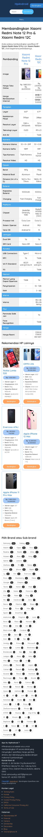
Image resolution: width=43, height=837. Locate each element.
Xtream (16, 717)
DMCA (6, 802)
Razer (22, 678)
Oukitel (7, 669)
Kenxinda (8, 700)
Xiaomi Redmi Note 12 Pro (26, 59)
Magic (17, 661)
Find (6, 595)
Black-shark (9, 630)
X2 (5, 695)
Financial (7, 818)
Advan (7, 569)
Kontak (6, 794)
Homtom (33, 674)
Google (8, 582)
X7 (25, 726)
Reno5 (19, 665)
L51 (17, 730)
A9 (14, 695)
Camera (7, 821)
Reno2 (20, 674)
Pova (18, 608)
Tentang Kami (9, 792)
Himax (7, 626)
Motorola (31, 591)
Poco (7, 578)
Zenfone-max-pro (11, 708)
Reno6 (18, 687)
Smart (7, 608)
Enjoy (26, 704)
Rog (29, 595)
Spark (6, 613)
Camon (29, 682)
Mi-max (31, 687)
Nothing (32, 669)
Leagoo (7, 656)
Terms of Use (9, 808)
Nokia (31, 565)
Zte (6, 591)
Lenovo (21, 561)
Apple (33, 569)
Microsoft (33, 643)
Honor (20, 587)
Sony (32, 556)
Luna (6, 635)
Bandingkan (36, 5)
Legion (32, 665)
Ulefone (19, 691)
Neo (32, 652)
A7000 (7, 713)
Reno (18, 622)
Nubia (17, 591)
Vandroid (18, 600)
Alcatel (35, 678)
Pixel (32, 587)
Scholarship (8, 824)
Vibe (30, 608)
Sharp (33, 604)
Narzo (7, 604)
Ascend (7, 674)
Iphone (20, 569)
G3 (34, 726)
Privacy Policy (9, 797)
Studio (20, 700)
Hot (16, 574)
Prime (19, 643)
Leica (27, 730)
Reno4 (19, 669)
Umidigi (7, 643)
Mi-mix (27, 708)
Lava (35, 617)
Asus (20, 556)
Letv (24, 695)
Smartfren (20, 613)
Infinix (34, 552)
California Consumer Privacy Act (16, 805)
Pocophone (9, 735)
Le (27, 717)
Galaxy (24, 543)
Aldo (6, 682)
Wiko (31, 656)
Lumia (18, 648)
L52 (19, 722)
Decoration (8, 826)
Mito (6, 661)
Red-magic (8, 678)
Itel (28, 626)
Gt (16, 639)
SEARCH (28, 12)
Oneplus (22, 582)
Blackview (32, 648)
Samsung (9, 543)
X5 (5, 717)
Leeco (6, 704)
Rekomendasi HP (10, 816)
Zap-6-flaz (33, 713)
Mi (20, 565)
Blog (5, 829)
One (18, 626)
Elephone (8, 722)
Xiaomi (7, 548)
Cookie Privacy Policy (12, 800)
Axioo (20, 656)
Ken (31, 700)
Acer (6, 639)
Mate (17, 595)
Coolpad (24, 630)
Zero (31, 600)
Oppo (21, 548)
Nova (6, 622)
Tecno (7, 587)
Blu (33, 695)
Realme (8, 552)
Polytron (23, 617)
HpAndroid (21, 4)
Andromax (8, 617)
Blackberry (21, 578)
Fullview (31, 722)
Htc (6, 600)
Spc (26, 639)
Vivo (33, 548)
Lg (6, 574)
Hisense (19, 713)
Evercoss (29, 574)
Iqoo (17, 635)
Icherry (7, 665)
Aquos (7, 648)
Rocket (31, 691)
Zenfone (8, 565)
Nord (17, 682)
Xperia (7, 561)
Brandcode (8, 652)
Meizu (35, 578)
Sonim (6, 730)
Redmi (21, 552)
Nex (22, 652)
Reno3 (7, 687)
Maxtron (20, 604)
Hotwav (30, 622)
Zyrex (6, 691)
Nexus (14, 726)
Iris (27, 635)
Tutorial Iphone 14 (10, 832)
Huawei (7, 556)
